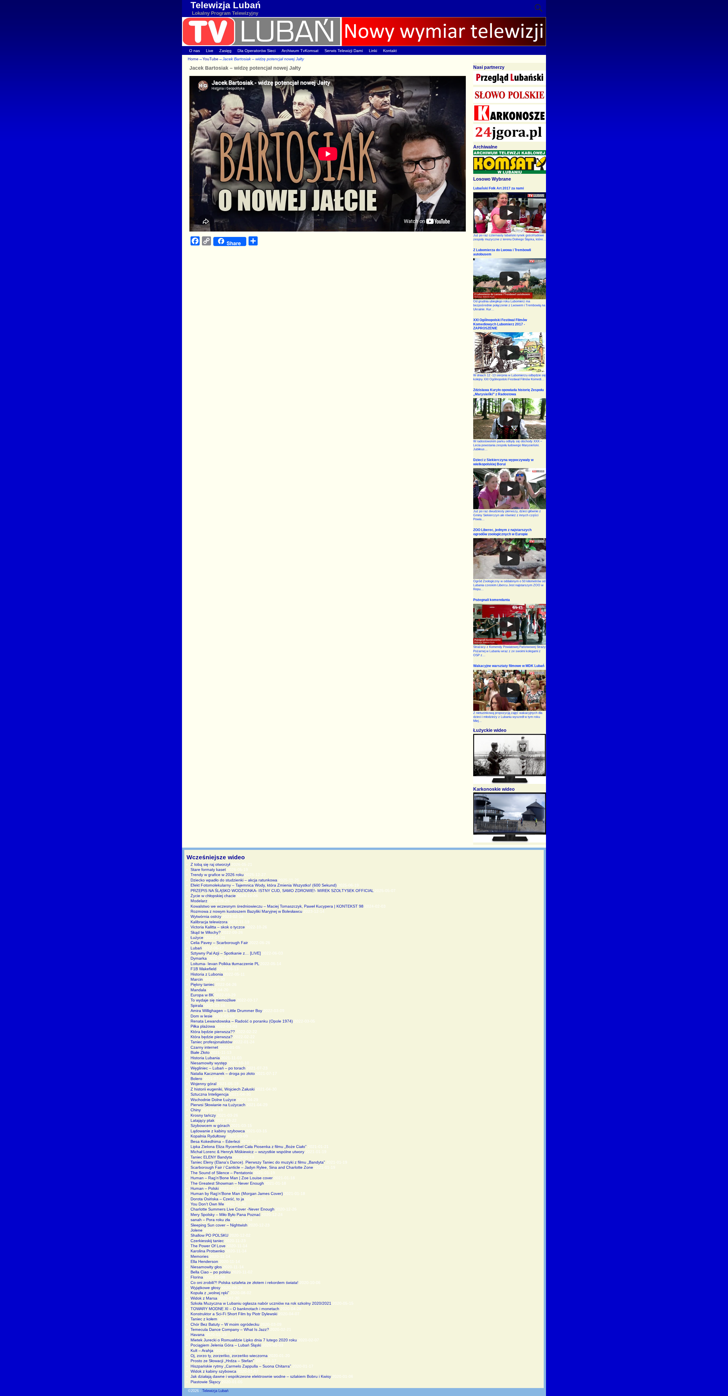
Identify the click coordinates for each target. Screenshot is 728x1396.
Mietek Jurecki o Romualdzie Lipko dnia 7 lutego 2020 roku (244, 1340)
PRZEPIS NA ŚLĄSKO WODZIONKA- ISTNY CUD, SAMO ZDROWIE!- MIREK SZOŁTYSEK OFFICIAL (282, 890)
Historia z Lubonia (207, 974)
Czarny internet (204, 1047)
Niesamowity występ (209, 1063)
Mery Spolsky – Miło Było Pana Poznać (225, 1214)
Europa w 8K (202, 995)
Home (193, 59)
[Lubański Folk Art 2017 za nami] (509, 212)
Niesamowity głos (206, 1267)
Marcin (197, 979)
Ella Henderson (204, 1261)
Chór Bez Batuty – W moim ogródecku (225, 1324)
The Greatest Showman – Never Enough (227, 1183)
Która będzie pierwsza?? (213, 1031)
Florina (197, 1277)
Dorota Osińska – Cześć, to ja (217, 1199)
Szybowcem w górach (210, 1125)
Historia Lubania (205, 1058)
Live (209, 50)
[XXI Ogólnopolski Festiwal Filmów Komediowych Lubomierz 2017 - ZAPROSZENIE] (509, 352)
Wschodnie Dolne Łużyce (213, 1099)
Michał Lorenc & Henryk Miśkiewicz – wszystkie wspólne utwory (247, 1151)
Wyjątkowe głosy (205, 1287)
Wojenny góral (203, 1083)
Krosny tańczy (203, 1115)
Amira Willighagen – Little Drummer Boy (226, 1010)
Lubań (196, 948)
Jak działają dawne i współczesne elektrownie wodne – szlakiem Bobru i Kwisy (261, 1376)
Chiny (196, 1110)
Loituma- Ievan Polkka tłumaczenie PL (225, 963)
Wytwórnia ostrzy (206, 916)
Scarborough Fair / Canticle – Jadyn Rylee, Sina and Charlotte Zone (252, 1167)
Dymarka (199, 958)
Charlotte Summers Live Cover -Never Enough (232, 1209)
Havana (197, 1334)
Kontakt (390, 50)
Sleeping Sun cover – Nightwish (219, 1225)
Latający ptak (202, 1120)
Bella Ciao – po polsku (211, 1272)
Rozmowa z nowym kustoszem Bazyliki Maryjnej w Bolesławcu (246, 911)
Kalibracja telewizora (209, 922)
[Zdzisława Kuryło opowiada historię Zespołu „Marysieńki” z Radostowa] (509, 418)
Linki (373, 50)
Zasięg (225, 50)
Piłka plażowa (203, 1026)
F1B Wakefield (203, 969)
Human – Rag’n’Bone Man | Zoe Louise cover (232, 1178)
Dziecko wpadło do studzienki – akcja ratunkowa (234, 880)
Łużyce (197, 937)
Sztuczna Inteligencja (210, 1094)
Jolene (196, 1230)
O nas (194, 50)
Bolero (196, 1078)
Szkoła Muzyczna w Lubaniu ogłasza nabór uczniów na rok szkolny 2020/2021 (261, 1303)
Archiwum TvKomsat (300, 50)
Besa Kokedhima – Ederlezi (215, 1141)
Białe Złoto (200, 1052)
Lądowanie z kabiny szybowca (218, 1131)
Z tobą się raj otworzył (210, 864)
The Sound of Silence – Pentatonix (222, 1172)
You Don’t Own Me (207, 1204)
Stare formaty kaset (208, 869)
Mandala (198, 990)
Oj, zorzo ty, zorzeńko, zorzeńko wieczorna (229, 1355)
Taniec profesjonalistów (211, 1042)
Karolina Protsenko (208, 1251)
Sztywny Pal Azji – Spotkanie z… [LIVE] (226, 953)
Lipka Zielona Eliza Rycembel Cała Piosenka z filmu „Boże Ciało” (249, 1146)
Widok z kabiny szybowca (213, 1371)
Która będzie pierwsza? (212, 1036)
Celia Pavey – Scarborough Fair (219, 942)
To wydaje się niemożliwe (213, 1000)
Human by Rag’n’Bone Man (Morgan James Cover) (237, 1193)
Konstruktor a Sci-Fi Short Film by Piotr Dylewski (234, 1314)
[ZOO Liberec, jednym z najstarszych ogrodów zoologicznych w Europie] (509, 558)
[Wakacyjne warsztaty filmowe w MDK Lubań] (509, 690)
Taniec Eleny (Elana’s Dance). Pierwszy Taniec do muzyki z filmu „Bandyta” (258, 1162)
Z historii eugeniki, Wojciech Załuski (223, 1089)
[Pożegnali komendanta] (509, 624)
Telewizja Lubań (226, 5)
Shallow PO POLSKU (209, 1235)
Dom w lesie (201, 1016)
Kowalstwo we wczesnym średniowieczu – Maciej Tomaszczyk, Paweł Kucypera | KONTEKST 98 (277, 906)
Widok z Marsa (204, 1298)
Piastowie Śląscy (205, 1382)
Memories (199, 1256)
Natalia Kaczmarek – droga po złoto (223, 1073)
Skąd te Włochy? (206, 932)
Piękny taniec (202, 984)
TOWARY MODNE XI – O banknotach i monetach (235, 1308)
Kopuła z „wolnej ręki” (210, 1292)
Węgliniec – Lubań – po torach (218, 1068)
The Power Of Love (208, 1246)
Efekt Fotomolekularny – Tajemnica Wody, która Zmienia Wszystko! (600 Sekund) (264, 885)
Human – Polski (205, 1188)
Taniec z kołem (204, 1319)
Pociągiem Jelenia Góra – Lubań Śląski (226, 1345)
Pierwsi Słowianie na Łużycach (218, 1104)
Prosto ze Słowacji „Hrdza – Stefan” (222, 1360)
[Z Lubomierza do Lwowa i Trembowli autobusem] (509, 278)
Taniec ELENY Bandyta (211, 1157)
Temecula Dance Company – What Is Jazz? (230, 1329)
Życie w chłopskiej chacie (213, 895)
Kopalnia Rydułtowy (208, 1136)
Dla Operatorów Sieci (256, 50)
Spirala (197, 1005)
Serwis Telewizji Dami (343, 50)
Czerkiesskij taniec (207, 1240)
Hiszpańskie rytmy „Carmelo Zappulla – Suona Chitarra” (241, 1366)
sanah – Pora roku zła (210, 1219)
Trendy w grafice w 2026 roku (217, 874)
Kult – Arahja (202, 1350)
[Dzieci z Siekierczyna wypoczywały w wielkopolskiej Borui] (509, 488)
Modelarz (199, 901)
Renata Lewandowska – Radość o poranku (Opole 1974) (242, 1021)
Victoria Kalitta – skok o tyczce (218, 927)
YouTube (210, 59)
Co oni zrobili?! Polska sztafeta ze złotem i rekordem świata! (244, 1282)
